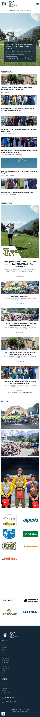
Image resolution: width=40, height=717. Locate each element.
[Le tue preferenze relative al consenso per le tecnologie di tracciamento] (3, 713)
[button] (37, 4)
